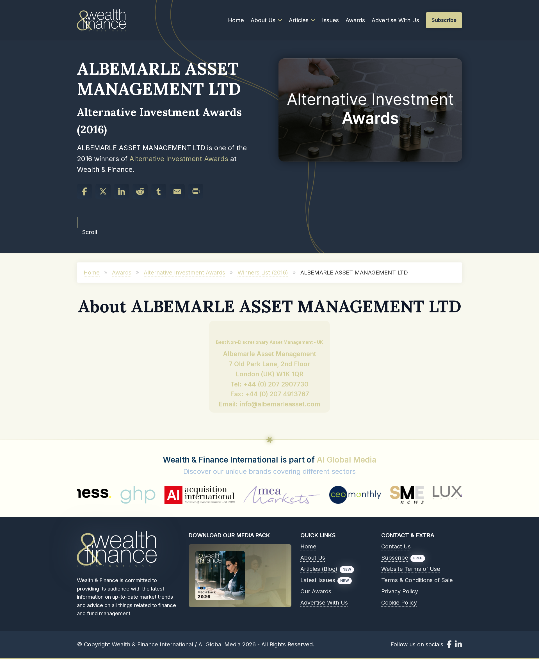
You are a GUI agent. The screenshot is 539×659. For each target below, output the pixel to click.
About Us (263, 20)
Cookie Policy (399, 602)
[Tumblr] (158, 191)
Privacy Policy (399, 591)
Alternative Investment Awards (178, 159)
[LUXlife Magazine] (432, 495)
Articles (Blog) (318, 569)
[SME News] (378, 495)
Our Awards (315, 591)
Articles (299, 20)
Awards (355, 20)
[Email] (177, 191)
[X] (103, 191)
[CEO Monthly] (326, 495)
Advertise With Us (395, 20)
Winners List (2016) (262, 272)
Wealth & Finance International (152, 644)
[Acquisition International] (170, 495)
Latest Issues (317, 580)
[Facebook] (84, 191)
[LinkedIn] (121, 191)
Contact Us (396, 546)
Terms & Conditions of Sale (417, 580)
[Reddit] (140, 191)
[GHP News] (108, 495)
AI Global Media (346, 459)
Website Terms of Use (410, 569)
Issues (330, 20)
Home (236, 20)
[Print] (195, 191)
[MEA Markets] (252, 495)
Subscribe (394, 557)
